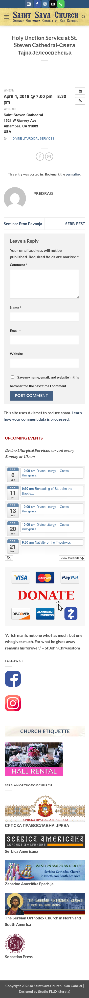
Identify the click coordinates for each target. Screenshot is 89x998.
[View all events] (80, 91)
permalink (73, 174)
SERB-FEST (75, 223)
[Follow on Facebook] (37, 4)
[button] (29, 4)
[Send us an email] (53, 4)
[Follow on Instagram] (45, 4)
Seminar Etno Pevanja (23, 223)
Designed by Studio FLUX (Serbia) (44, 991)
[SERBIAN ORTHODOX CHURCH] (45, 808)
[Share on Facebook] (40, 156)
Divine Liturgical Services (33, 138)
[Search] (83, 17)
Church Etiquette (45, 731)
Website (16, 354)
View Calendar (71, 558)
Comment (18, 265)
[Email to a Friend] (49, 156)
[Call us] (60, 4)
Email (15, 330)
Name (15, 307)
